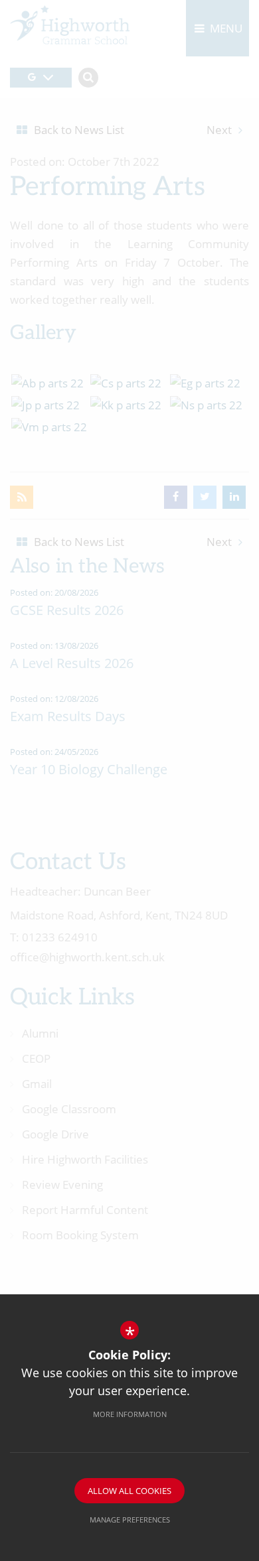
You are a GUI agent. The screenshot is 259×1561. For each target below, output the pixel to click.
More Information (130, 1414)
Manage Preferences (130, 1520)
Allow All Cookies (129, 1491)
